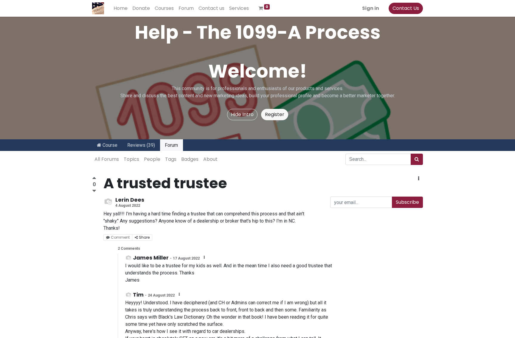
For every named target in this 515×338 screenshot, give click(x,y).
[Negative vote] (94, 191)
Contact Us (406, 8)
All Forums (106, 159)
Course (109, 145)
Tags (170, 159)
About (210, 159)
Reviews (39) (141, 145)
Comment (120, 237)
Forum (171, 145)
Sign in (370, 8)
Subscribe (407, 202)
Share (144, 237)
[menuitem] (120, 8)
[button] (418, 179)
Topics (131, 159)
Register (274, 114)
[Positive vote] (94, 179)
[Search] (417, 159)
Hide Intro (242, 114)
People (152, 159)
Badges (189, 159)
